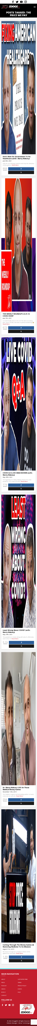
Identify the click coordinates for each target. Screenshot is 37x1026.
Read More (15, 165)
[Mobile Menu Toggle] (34, 7)
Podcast (4, 985)
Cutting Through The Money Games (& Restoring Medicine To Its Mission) (18, 946)
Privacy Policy (22, 985)
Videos (3, 989)
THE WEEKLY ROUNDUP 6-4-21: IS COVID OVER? (16, 315)
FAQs (19, 992)
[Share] (21, 169)
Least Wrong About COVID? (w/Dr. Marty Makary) (16, 631)
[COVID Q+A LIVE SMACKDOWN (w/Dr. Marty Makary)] (18, 404)
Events (20, 989)
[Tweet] (21, 172)
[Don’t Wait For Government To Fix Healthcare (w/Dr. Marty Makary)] (18, 87)
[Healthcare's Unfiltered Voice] (10, 7)
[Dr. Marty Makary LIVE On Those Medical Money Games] (18, 718)
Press (3, 982)
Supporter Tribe (23, 979)
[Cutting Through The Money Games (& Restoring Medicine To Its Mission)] (18, 876)
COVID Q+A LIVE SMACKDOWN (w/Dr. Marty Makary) (18, 474)
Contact (3, 995)
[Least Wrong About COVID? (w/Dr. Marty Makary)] (18, 561)
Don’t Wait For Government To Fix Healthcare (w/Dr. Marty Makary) (16, 158)
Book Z (3, 992)
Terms (19, 982)
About (3, 979)
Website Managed (12, 1023)
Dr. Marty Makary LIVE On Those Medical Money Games (16, 788)
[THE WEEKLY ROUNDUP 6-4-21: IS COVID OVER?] (18, 245)
